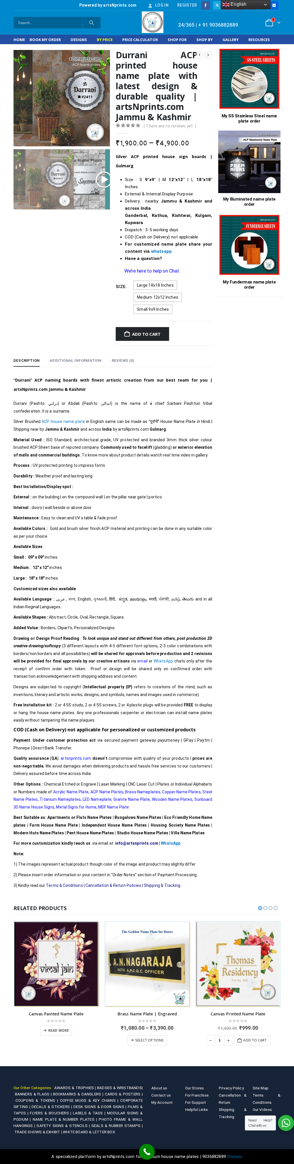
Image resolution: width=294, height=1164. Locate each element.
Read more (58, 1030)
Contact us (161, 1095)
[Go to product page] (56, 964)
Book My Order (45, 39)
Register (187, 5)
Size (120, 286)
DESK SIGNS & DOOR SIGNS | (101, 1106)
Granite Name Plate (131, 799)
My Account (162, 1102)
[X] (217, 5)
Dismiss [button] (234, 1156)
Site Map (261, 1088)
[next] (208, 55)
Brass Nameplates (142, 792)
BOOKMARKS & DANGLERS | (79, 1094)
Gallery (231, 39)
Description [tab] (26, 360)
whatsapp (161, 251)
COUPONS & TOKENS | (38, 1100)
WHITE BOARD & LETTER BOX (89, 1132)
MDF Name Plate (113, 807)
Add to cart (146, 334)
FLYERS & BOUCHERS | (51, 1113)
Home (19, 39)
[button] (260, 908)
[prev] (200, 55)
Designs (79, 39)
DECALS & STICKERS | (53, 1106)
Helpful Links (196, 1109)
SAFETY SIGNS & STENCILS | (63, 1125)
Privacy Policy (231, 1088)
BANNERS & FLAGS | (34, 1094)
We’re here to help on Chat (151, 271)
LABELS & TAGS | (90, 1113)
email (142, 661)
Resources (259, 39)
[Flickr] (274, 5)
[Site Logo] (152, 22)
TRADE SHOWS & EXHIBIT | (38, 1132)
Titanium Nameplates (60, 799)
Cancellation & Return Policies (113, 885)
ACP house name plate (63, 421)
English (238, 4)
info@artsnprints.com (136, 843)
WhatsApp (164, 661)
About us (159, 1088)
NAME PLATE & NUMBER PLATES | (66, 1119)
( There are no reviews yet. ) (170, 126)
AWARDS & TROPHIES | (75, 1087)
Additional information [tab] (75, 360)
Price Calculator (140, 39)
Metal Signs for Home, (76, 807)
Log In (162, 5)
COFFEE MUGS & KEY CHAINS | (90, 1100)
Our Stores (194, 1088)
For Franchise (197, 1095)
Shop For (177, 39)
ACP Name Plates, (107, 792)
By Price (105, 39)
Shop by (204, 39)
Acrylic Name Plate (70, 792)
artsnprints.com (76, 758)
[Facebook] (206, 5)
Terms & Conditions (64, 885)
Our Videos (262, 1109)
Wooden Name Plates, (172, 799)
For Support (195, 1102)
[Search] (91, 22)
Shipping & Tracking (162, 885)
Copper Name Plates (181, 792)
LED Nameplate (97, 799)
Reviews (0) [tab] (123, 360)
